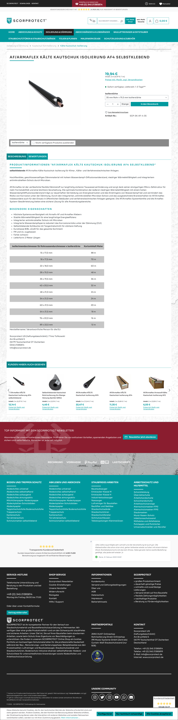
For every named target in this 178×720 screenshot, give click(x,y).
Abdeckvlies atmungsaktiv (20, 497)
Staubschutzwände (100, 509)
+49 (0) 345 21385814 (90, 4)
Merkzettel (166, 4)
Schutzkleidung (141, 492)
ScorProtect (12, 3)
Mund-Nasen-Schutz (144, 515)
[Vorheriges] (8, 390)
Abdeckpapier (14, 506)
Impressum (96, 598)
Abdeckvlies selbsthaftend (20, 491)
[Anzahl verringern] (107, 104)
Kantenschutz (13, 515)
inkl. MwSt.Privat (130, 21)
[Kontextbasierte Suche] (92, 20)
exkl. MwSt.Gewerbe (141, 21)
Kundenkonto (98, 581)
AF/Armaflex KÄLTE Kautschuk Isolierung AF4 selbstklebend (20, 395)
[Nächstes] (169, 390)
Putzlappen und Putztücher (147, 524)
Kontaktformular (31, 606)
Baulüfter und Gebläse (102, 506)
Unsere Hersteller (58, 588)
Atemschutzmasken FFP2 (146, 506)
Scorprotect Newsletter (61, 581)
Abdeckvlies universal (17, 489)
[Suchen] (121, 21)
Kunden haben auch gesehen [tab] (26, 364)
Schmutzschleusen (100, 518)
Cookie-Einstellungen (60, 585)
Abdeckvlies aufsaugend (19, 494)
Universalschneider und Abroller (150, 527)
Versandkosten (74, 693)
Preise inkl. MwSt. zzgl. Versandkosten (124, 79)
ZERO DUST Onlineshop (103, 634)
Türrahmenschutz (15, 518)
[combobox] (110, 20)
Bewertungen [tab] (38, 156)
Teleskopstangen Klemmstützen (107, 521)
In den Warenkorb (149, 104)
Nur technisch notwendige (129, 714)
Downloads (25, 3)
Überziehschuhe (142, 495)
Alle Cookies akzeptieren (159, 714)
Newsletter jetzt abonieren (142, 437)
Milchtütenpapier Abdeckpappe (22, 500)
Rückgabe (54, 595)
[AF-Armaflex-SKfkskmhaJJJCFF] (55, 99)
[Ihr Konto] (150, 21)
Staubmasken (140, 512)
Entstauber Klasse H (101, 494)
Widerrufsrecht (56, 591)
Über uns (95, 588)
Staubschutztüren (100, 512)
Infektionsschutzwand (145, 518)
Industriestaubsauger (102, 497)
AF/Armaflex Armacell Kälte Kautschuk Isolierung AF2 (155, 393)
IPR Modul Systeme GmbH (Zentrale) (109, 640)
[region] (55, 99)
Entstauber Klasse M (101, 491)
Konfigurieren (105, 714)
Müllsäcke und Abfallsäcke (147, 521)
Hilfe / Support (56, 602)
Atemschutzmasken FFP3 (146, 509)
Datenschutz (97, 595)
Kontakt (35, 3)
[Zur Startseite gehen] (27, 21)
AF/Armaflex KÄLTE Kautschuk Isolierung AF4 (121, 393)
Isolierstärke (111, 93)
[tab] (17, 156)
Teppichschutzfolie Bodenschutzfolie (25, 509)
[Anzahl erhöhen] (117, 104)
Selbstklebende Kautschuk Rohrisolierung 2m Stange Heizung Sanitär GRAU (54, 395)
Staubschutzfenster (101, 515)
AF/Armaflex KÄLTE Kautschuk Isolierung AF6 (87, 393)
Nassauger (96, 500)
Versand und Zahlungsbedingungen (108, 585)
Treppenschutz (14, 512)
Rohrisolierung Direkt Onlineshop (108, 637)
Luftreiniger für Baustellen (104, 503)
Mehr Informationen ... (70, 718)
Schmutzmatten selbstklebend (22, 521)
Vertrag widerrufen (17, 612)
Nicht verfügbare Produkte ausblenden (54, 143)
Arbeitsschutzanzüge (144, 503)
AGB (93, 591)
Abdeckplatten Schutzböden (21, 503)
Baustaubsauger (99, 489)
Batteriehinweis (99, 602)
